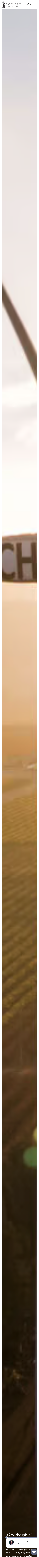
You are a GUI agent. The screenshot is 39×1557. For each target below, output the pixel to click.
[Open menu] (34, 4)
